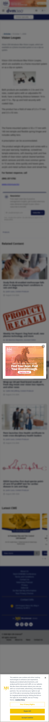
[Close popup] (43, 346)
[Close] (45, 677)
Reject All (27, 711)
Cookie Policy (20, 700)
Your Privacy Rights (27, 704)
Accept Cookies (27, 718)
